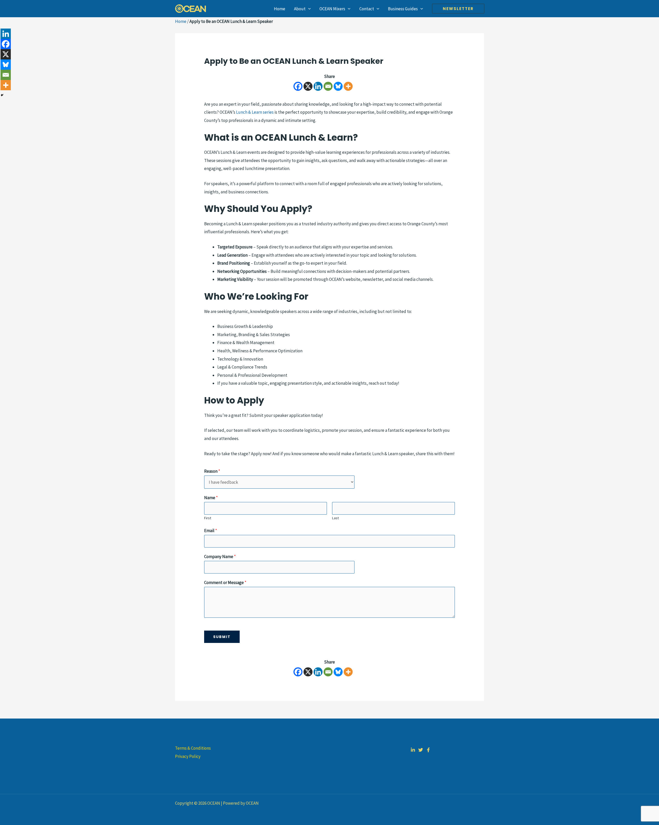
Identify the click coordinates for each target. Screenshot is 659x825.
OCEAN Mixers (332, 9)
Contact (366, 9)
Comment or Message (225, 582)
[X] (308, 86)
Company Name (220, 556)
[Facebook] (297, 86)
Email (210, 530)
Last (335, 518)
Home (279, 9)
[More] (348, 86)
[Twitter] (420, 750)
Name (211, 497)
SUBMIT (222, 636)
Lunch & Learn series (255, 112)
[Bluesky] (338, 86)
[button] (308, 8)
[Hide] (2, 95)
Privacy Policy (188, 756)
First (207, 518)
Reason (212, 471)
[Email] (328, 86)
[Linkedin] (318, 86)
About (300, 9)
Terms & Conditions (193, 748)
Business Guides (403, 9)
